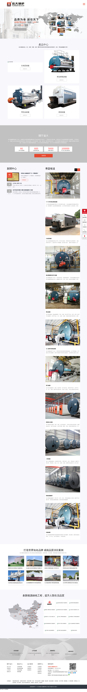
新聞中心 (40, 664)
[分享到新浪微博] (72, 672)
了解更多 (43, 155)
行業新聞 (39, 668)
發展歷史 (9, 668)
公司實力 (9, 670)
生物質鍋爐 (19, 666)
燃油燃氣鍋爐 (20, 668)
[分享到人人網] (75, 672)
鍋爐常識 (39, 671)
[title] (50, 602)
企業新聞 (39, 666)
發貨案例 (29, 670)
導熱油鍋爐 (19, 670)
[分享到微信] (69, 674)
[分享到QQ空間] (70, 672)
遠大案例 (30, 664)
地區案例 (29, 668)
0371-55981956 (56, 670)
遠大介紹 (9, 666)
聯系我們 (50, 664)
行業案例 (29, 666)
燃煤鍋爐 (19, 671)
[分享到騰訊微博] (73, 672)
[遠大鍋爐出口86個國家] (43, 24)
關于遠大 (9, 664)
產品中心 (43, 44)
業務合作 (9, 671)
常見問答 (39, 670)
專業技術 (39, 673)
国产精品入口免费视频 (4, 689)
